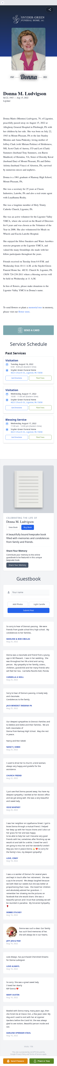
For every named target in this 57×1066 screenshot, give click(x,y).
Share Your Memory (17, 565)
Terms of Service (36, 1054)
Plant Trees (40, 378)
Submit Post (28, 610)
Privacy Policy (21, 1054)
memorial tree (35, 307)
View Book (13, 527)
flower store (24, 311)
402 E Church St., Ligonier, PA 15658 (26, 372)
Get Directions (16, 378)
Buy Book (28, 527)
